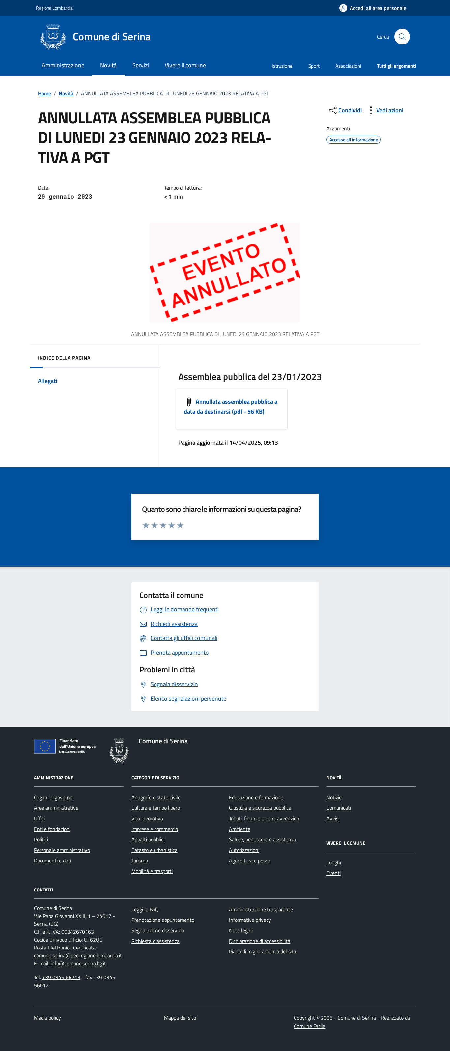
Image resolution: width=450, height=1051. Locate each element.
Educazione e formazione (256, 797)
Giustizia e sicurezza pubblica (260, 808)
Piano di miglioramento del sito (262, 951)
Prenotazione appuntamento (162, 920)
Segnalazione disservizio (157, 930)
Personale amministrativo (62, 850)
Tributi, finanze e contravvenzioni (264, 818)
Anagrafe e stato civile (156, 797)
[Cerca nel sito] (402, 36)
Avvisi (332, 818)
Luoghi (333, 862)
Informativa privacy (250, 920)
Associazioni (348, 66)
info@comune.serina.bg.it (78, 963)
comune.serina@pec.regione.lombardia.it (78, 955)
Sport (314, 66)
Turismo (139, 860)
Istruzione (282, 66)
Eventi (333, 873)
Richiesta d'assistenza (155, 941)
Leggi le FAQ (145, 909)
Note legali (241, 930)
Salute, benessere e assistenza (262, 839)
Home (44, 93)
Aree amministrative (56, 808)
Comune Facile (309, 1026)
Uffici (39, 818)
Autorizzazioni (244, 850)
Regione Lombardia (54, 7)
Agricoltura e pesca (249, 860)
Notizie (334, 797)
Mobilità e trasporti (152, 871)
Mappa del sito (180, 1018)
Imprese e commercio (154, 829)
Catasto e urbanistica (154, 850)
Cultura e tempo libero (155, 808)
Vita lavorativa (147, 818)
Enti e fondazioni (52, 829)
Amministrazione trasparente (261, 909)
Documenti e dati (52, 860)
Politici (41, 839)
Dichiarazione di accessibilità (259, 941)
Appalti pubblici (147, 839)
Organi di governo (53, 797)
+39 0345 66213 (61, 977)
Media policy (47, 1018)
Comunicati (338, 808)
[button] (372, 8)
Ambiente (239, 829)
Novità (66, 93)
